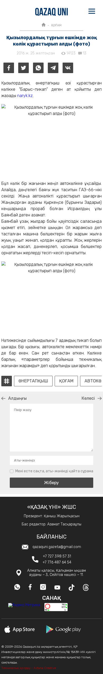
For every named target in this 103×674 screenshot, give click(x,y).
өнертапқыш (33, 381)
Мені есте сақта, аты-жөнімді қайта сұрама (54, 471)
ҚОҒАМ (56, 25)
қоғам (66, 381)
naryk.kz (25, 95)
